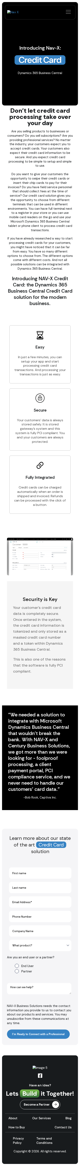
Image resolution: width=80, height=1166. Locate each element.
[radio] (43, 965)
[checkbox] (39, 968)
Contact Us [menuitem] (63, 1127)
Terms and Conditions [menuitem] (44, 1140)
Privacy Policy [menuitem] (18, 1140)
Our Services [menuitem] (41, 1118)
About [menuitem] (12, 1118)
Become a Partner (37, 1105)
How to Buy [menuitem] (16, 1127)
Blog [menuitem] (68, 1118)
